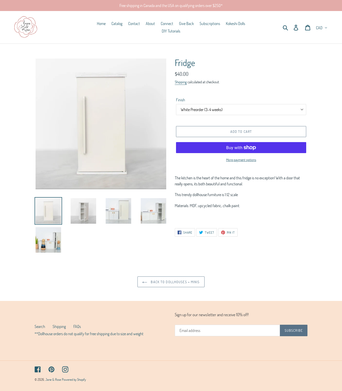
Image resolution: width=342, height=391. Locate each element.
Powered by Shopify (74, 379)
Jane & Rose (53, 379)
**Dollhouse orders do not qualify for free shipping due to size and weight (89, 333)
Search (40, 326)
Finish (180, 99)
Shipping (181, 81)
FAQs (77, 326)
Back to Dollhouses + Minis (175, 281)
